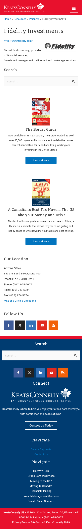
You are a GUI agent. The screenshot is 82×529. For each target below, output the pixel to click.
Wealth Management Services (41, 496)
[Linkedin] (31, 325)
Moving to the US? (41, 481)
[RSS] (53, 325)
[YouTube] (42, 325)
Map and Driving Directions (20, 300)
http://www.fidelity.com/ (18, 40)
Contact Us (41, 454)
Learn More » (41, 160)
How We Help (41, 470)
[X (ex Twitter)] (20, 325)
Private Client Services (41, 501)
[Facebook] (9, 325)
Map (39, 517)
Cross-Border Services (41, 475)
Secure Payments (41, 449)
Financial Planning (41, 490)
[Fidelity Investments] (60, 46)
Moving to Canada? (41, 485)
